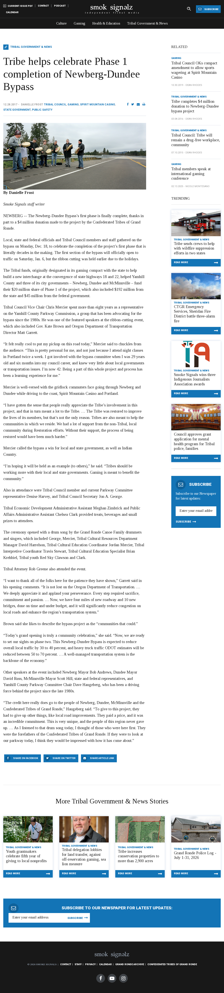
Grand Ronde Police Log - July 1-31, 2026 (195, 855)
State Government (17, 109)
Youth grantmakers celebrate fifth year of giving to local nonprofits (26, 856)
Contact (43, 5)
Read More (181, 262)
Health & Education (106, 23)
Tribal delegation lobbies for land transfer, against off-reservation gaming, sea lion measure (84, 857)
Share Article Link (102, 758)
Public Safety (42, 109)
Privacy (90, 964)
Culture (61, 23)
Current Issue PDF (20, 6)
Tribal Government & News (147, 23)
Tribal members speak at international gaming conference (191, 174)
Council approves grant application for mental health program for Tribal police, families (194, 441)
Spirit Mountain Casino (97, 104)
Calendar (12, 12)
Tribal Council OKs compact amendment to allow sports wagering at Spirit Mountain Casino (194, 70)
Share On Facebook (25, 758)
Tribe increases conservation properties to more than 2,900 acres (138, 856)
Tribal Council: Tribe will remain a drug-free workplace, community (195, 140)
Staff (78, 964)
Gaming (79, 23)
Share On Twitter (63, 758)
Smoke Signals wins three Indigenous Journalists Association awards (194, 379)
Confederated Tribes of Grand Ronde (172, 964)
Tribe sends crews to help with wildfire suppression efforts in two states (194, 248)
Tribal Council (55, 104)
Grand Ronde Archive (129, 964)
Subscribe (211, 9)
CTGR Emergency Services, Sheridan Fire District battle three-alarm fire (194, 314)
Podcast (60, 5)
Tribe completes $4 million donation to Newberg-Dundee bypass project (195, 106)
